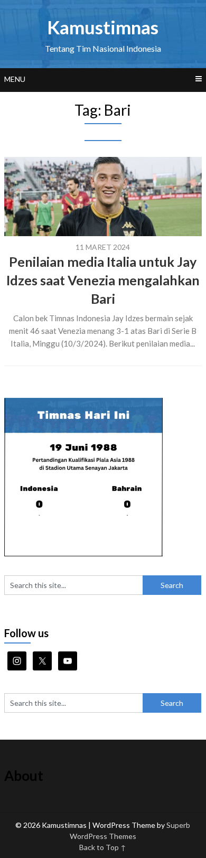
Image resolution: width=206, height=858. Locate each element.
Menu (14, 78)
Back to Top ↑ (102, 847)
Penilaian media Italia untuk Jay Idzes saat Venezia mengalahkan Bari (103, 280)
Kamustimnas (102, 27)
